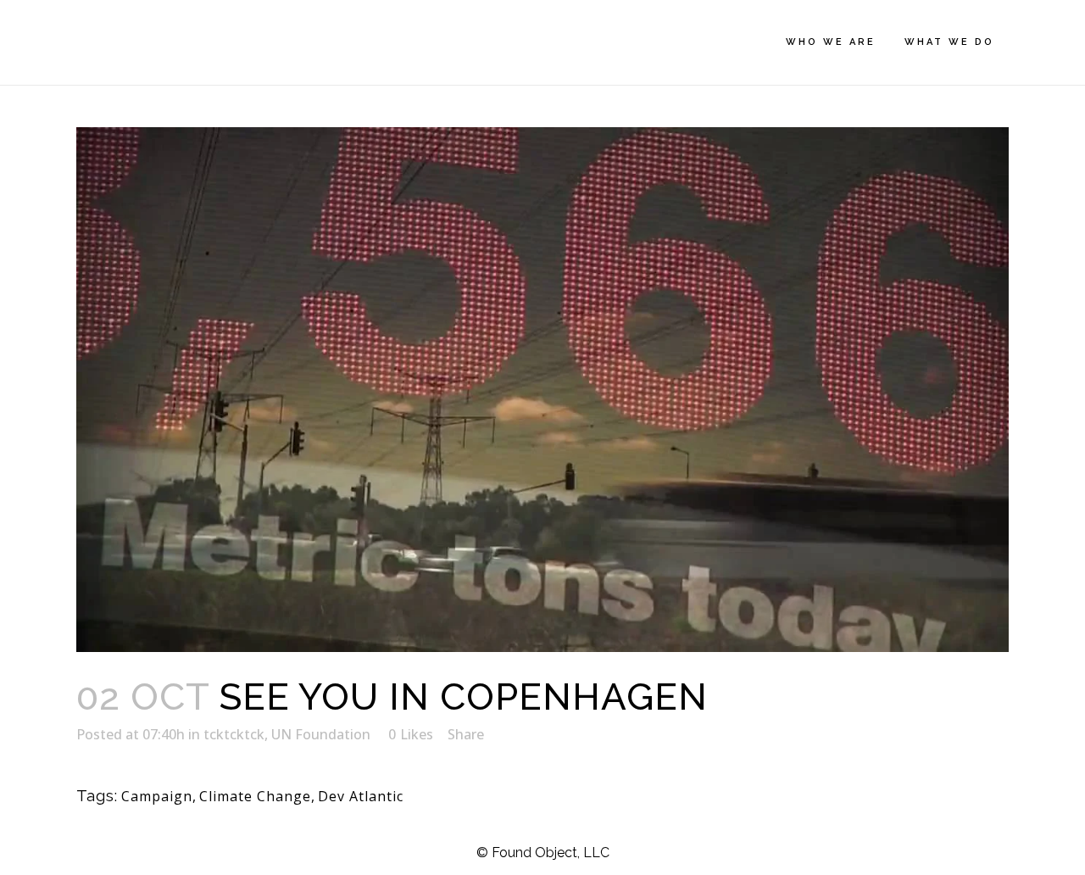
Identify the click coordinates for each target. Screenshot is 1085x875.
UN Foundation (320, 734)
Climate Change (255, 796)
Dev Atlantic (360, 796)
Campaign (156, 796)
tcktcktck (233, 734)
